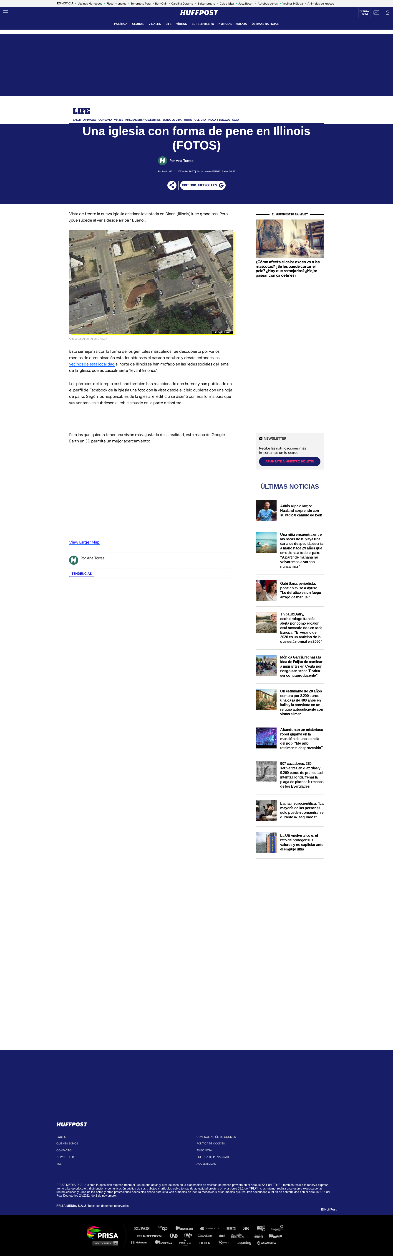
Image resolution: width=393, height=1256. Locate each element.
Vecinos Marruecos (90, 3)
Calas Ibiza (227, 3)
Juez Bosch (245, 3)
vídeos (181, 24)
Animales (89, 119)
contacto (63, 1150)
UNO (176, 1235)
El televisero (203, 24)
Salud (77, 119)
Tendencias (82, 574)
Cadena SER (231, 1228)
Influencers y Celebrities (143, 119)
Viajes (118, 119)
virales (155, 24)
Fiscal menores (116, 3)
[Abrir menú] (5, 12)
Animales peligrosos (320, 3)
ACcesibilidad (206, 1163)
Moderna (164, 1242)
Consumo (105, 119)
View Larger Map (84, 542)
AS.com (245, 1228)
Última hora (364, 12)
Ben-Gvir (161, 3)
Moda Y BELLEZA (219, 119)
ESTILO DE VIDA (172, 119)
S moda (225, 1242)
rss (58, 1163)
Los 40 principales (166, 1228)
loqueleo (245, 1242)
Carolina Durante (182, 3)
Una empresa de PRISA (104, 1232)
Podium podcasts (186, 1242)
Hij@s (188, 119)
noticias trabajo (233, 24)
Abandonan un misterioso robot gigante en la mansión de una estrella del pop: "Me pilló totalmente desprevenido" (301, 739)
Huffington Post (151, 1235)
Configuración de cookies (216, 1137)
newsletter (65, 1157)
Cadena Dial (223, 1235)
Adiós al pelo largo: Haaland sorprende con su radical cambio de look (301, 510)
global (138, 24)
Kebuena (273, 1235)
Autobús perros (268, 3)
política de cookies (210, 1143)
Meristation (267, 1242)
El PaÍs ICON (206, 1242)
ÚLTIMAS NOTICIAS (265, 24)
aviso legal (204, 1150)
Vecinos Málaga (292, 3)
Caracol (277, 1228)
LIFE (169, 24)
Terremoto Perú (141, 3)
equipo (61, 1137)
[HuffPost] (71, 1123)
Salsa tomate (206, 3)
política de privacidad (212, 1157)
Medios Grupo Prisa (104, 1243)
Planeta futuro (257, 1235)
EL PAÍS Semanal (240, 1235)
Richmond (142, 1242)
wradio (189, 1235)
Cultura (200, 119)
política (120, 24)
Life (81, 111)
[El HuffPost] (199, 12)
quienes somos (67, 1143)
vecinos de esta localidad (92, 364)
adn (260, 1228)
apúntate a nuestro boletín (289, 461)
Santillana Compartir (211, 1228)
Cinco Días (206, 1235)
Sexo (235, 119)
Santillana (187, 1228)
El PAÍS (144, 1228)
